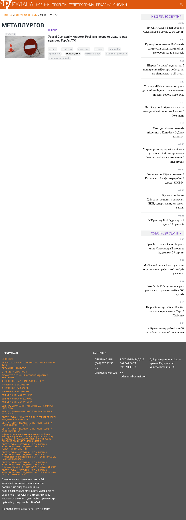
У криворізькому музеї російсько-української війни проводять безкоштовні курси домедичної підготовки (163, 155)
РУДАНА (22, 4)
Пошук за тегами (26, 15)
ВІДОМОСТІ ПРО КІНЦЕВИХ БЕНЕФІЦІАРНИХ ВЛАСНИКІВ (25, 376)
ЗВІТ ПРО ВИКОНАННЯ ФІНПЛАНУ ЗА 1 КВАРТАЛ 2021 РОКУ (27, 407)
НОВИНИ (43, 5)
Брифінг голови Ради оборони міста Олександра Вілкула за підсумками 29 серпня (165, 248)
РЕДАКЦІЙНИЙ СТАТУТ (14, 368)
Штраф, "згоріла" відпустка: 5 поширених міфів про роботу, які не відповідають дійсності (163, 69)
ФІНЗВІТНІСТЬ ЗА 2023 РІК (15, 384)
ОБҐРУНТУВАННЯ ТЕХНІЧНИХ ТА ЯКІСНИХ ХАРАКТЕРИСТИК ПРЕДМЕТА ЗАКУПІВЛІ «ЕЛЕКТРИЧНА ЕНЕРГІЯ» (24, 446)
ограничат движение (116, 53)
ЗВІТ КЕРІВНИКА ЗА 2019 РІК (17, 402)
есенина (99, 49)
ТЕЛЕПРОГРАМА (81, 5)
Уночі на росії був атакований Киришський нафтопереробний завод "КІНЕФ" (164, 178)
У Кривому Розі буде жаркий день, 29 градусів (166, 222)
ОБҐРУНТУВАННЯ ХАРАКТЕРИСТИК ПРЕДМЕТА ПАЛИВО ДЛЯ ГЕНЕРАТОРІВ (27, 424)
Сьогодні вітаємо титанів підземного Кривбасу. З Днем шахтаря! (165, 132)
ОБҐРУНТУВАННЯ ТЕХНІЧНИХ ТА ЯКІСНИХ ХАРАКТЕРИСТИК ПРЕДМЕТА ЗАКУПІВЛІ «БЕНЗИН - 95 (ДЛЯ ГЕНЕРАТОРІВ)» (29, 472)
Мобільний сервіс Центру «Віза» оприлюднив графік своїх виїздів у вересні (163, 269)
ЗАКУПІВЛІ (7, 359)
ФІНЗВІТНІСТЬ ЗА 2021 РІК (15, 391)
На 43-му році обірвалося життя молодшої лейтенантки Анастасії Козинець (163, 111)
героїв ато (67, 49)
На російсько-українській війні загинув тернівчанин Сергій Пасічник (165, 311)
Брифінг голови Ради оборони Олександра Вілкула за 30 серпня (163, 29)
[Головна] (6, 8)
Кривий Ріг (114, 49)
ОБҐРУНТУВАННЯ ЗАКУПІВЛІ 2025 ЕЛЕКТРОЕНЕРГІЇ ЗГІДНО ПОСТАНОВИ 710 (29, 418)
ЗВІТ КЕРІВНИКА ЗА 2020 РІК (17, 398)
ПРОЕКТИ (59, 5)
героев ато (83, 49)
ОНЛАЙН (120, 5)
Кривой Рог (55, 53)
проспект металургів (59, 58)
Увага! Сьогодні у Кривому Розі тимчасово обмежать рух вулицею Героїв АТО (87, 38)
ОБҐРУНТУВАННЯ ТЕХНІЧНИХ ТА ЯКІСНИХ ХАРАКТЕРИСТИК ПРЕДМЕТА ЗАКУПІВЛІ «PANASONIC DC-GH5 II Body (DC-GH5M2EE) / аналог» (29, 464)
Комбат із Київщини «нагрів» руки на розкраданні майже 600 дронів (164, 290)
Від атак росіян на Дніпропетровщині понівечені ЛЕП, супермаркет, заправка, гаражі (165, 201)
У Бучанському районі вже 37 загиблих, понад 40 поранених (165, 330)
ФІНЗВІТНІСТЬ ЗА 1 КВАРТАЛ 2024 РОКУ (23, 381)
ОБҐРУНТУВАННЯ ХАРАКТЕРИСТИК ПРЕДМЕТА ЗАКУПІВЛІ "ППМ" (27, 430)
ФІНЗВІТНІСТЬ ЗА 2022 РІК (15, 388)
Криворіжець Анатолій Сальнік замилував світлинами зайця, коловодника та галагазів (164, 48)
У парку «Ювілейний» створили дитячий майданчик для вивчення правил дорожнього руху (163, 90)
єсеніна (52, 49)
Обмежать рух (92, 53)
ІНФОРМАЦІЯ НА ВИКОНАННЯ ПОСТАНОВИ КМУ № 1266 (28, 363)
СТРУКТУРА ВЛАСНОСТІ (14, 372)
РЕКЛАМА (103, 5)
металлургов (73, 53)
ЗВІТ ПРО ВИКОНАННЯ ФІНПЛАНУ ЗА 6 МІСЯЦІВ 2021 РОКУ (27, 412)
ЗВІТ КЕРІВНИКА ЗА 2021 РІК (17, 395)
